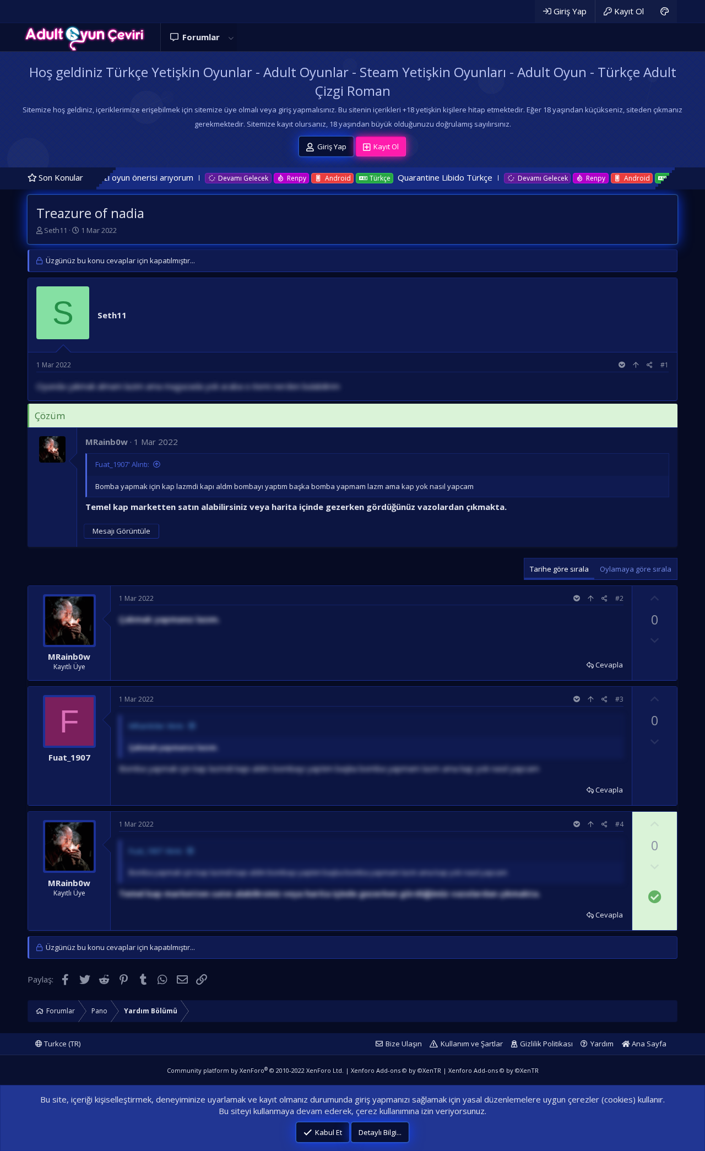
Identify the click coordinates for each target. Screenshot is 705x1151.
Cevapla (609, 665)
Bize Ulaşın (404, 1044)
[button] (231, 37)
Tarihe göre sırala (559, 569)
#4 (619, 824)
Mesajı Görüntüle (121, 531)
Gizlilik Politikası (546, 1044)
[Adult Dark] (664, 11)
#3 (619, 699)
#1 (664, 365)
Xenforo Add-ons (396, 1070)
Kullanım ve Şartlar (472, 1044)
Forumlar (201, 36)
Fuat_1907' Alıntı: (122, 464)
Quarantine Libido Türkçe (404, 177)
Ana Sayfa (648, 1044)
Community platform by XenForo (255, 1070)
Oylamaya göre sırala (635, 569)
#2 (619, 598)
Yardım (602, 1044)
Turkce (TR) (61, 1044)
